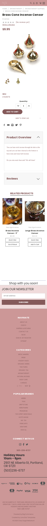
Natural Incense (23, 376)
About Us (23, 322)
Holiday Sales (23, 361)
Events (23, 325)
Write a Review (8, 25)
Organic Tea (23, 370)
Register (27, 338)
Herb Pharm (23, 408)
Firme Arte (23, 423)
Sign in (18, 338)
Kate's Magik (23, 417)
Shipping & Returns (23, 328)
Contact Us (23, 332)
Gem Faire (23, 427)
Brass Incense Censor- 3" (12, 231)
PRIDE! (23, 357)
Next (44, 213)
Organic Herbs (23, 364)
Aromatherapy (23, 373)
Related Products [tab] (21, 193)
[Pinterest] (20, 125)
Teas (23, 401)
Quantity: (23, 101)
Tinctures (23, 367)
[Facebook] (4, 125)
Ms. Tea (23, 420)
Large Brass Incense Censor (34, 231)
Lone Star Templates (27, 517)
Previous (2, 213)
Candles (23, 383)
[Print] (12, 125)
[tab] (23, 137)
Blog (23, 335)
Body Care (24, 380)
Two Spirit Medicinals (23, 414)
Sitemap (23, 341)
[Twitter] (16, 125)
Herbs (23, 398)
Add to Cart (35, 244)
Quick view (12, 240)
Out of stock (12, 244)
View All (23, 430)
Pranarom (23, 411)
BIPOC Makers (23, 354)
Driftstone (23, 405)
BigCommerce (27, 514)
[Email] (8, 125)
